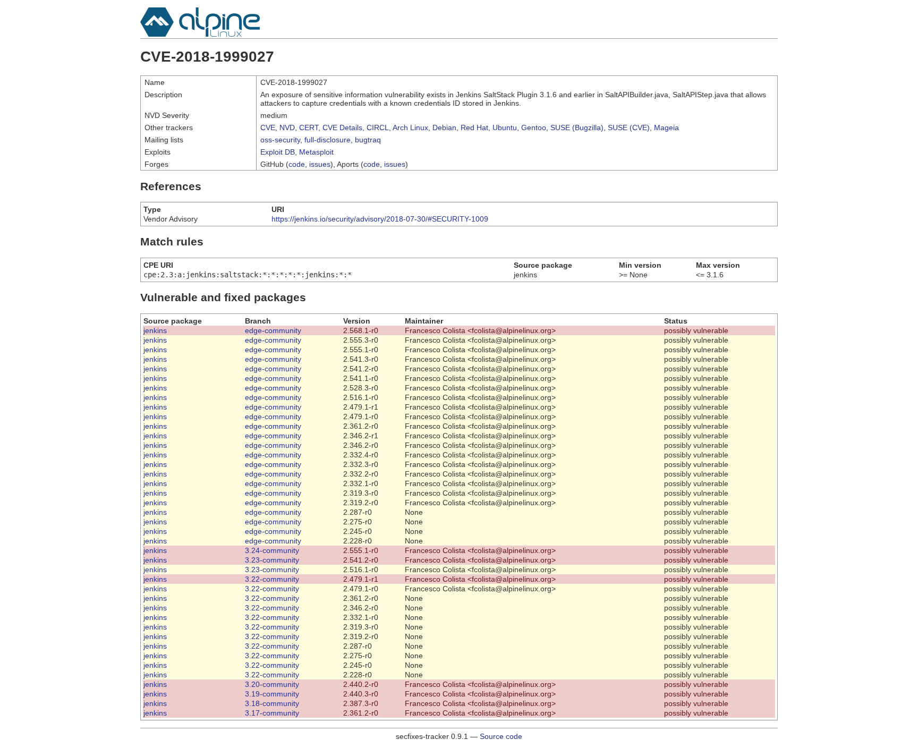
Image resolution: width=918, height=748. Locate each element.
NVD (287, 127)
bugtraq (368, 139)
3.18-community (272, 703)
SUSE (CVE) (629, 127)
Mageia (666, 127)
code (296, 164)
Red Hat (474, 127)
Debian (444, 127)
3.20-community (272, 684)
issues (319, 164)
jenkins (155, 330)
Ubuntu (504, 127)
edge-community (273, 330)
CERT (308, 127)
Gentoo (533, 127)
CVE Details (342, 127)
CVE (267, 127)
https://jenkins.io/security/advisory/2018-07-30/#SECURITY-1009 (379, 219)
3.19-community (272, 694)
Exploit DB (277, 152)
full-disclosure (327, 139)
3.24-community (272, 550)
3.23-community (272, 560)
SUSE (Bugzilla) (577, 127)
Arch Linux (410, 127)
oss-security (280, 139)
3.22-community (272, 579)
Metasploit (316, 152)
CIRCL (378, 127)
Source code (501, 736)
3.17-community (272, 713)
